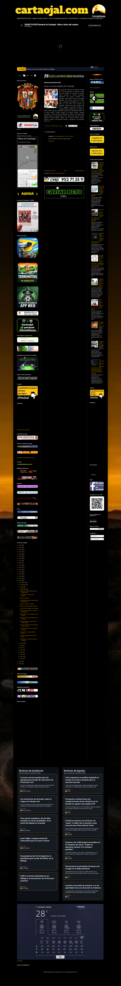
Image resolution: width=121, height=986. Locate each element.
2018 (20, 563)
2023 (20, 551)
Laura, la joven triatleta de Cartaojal (29, 608)
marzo (22, 654)
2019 (20, 560)
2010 (20, 580)
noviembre (23, 584)
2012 (20, 576)
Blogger (75, 972)
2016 (20, 567)
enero (21, 658)
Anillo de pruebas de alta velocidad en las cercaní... (29, 625)
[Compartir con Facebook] (75, 126)
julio (21, 645)
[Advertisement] (27, 415)
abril (21, 652)
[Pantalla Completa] (99, 64)
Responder (51, 141)
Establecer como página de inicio (25, 457)
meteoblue (19, 961)
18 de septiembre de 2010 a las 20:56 (63, 136)
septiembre (23, 589)
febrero (22, 656)
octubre (22, 587)
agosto (22, 643)
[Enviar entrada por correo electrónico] (66, 125)
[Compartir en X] (73, 126)
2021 (20, 556)
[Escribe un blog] (71, 126)
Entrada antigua (79, 170)
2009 (20, 661)
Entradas (94, 536)
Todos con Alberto (24, 598)
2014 (20, 571)
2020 (20, 558)
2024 (20, 549)
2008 (20, 663)
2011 (20, 578)
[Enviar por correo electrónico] (69, 126)
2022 (20, 554)
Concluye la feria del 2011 (101, 343)
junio (21, 647)
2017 (20, 565)
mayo (21, 650)
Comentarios (95, 539)
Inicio (65, 170)
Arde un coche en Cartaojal (27, 604)
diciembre (22, 582)
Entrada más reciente (49, 170)
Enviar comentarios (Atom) (58, 173)
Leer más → (23, 789)
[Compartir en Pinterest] (76, 126)
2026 (20, 545)
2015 (20, 569)
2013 (20, 574)
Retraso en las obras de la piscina (28, 606)
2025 (20, 547)
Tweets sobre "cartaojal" (23, 429)
